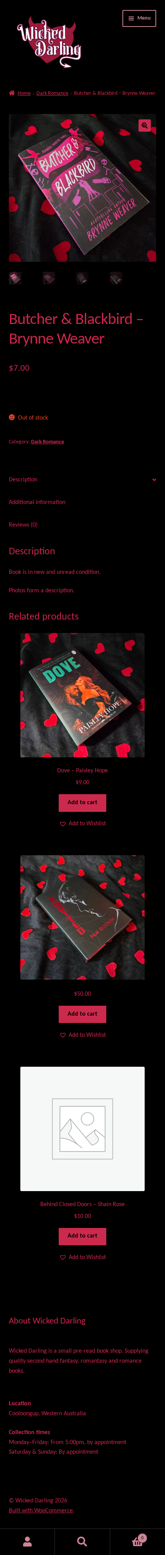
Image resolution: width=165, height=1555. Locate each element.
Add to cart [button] (82, 803)
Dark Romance (52, 93)
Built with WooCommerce (41, 1511)
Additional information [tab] (37, 502)
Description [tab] (23, 480)
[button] (145, 125)
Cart (127, 1535)
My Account (27, 1542)
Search (82, 1542)
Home (24, 93)
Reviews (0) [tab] (23, 525)
